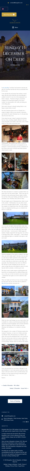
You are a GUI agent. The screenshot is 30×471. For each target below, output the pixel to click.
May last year (5, 283)
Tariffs (19, 464)
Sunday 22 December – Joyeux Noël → (19, 388)
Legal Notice (21, 466)
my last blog (6, 87)
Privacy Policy (13, 466)
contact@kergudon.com (16, 2)
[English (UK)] (3, 8)
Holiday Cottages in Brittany (10, 464)
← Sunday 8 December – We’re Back (10, 385)
